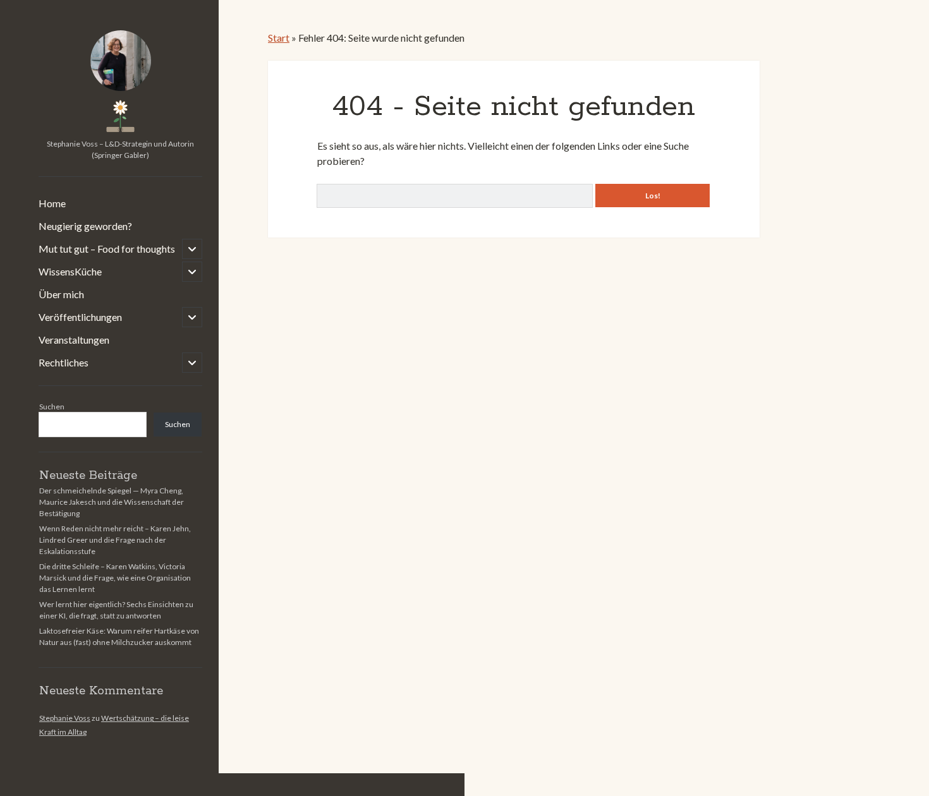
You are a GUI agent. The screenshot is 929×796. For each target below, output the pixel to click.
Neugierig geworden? (85, 226)
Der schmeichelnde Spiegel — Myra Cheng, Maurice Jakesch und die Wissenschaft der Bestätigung (111, 502)
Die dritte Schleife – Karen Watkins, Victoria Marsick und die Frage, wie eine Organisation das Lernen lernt (115, 578)
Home (52, 203)
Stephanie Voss (64, 718)
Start (278, 38)
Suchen (51, 406)
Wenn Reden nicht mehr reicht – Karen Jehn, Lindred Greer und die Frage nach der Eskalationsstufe (115, 540)
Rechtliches (63, 362)
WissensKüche (70, 271)
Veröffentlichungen (80, 317)
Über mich (61, 294)
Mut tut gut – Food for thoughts (107, 249)
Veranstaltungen (74, 340)
